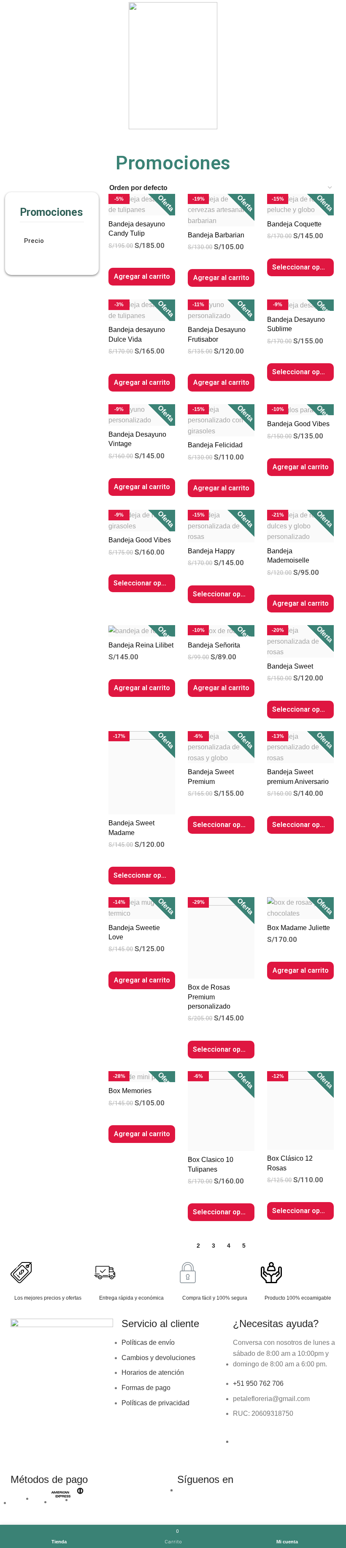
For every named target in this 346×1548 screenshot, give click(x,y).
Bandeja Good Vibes (298, 423)
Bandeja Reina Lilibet (140, 645)
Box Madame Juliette (298, 927)
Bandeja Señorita (214, 645)
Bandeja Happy (211, 551)
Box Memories (129, 1090)
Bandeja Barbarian (216, 235)
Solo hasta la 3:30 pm (201, 136)
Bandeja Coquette (294, 224)
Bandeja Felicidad (215, 445)
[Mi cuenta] (336, 65)
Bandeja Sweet (290, 666)
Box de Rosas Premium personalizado (209, 997)
